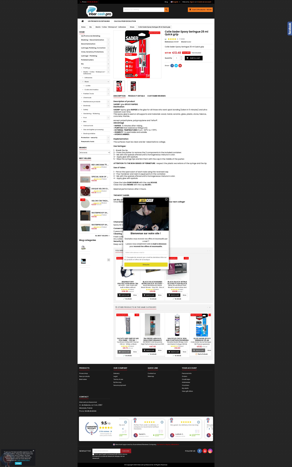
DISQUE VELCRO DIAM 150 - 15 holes (100, 189)
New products (84, 376)
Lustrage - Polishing (89, 56)
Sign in (192, 2)
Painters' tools (88, 94)
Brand (183, 42)
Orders (184, 376)
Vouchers (185, 385)
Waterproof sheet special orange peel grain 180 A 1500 (100, 213)
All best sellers (102, 236)
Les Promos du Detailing (99, 21)
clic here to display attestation (168, 444)
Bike (84, 121)
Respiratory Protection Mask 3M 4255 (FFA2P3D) (127, 283)
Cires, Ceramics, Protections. (92, 52)
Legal (115, 376)
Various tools (88, 125)
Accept (18, 463)
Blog (166, 2)
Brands (83, 147)
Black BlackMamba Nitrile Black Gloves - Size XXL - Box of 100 (152, 283)
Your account (189, 368)
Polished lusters (87, 60)
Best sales (83, 379)
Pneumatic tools (87, 141)
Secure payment (119, 385)
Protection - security (89, 137)
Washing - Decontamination (92, 40)
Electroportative (89, 133)
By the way (117, 382)
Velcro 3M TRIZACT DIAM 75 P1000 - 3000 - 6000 (100, 201)
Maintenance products (91, 102)
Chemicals (87, 98)
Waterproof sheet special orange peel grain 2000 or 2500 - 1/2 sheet (100, 225)
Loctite (88, 86)
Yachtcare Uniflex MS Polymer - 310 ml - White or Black (128, 340)
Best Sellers (85, 158)
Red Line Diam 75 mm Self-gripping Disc (100, 165)
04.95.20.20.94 (92, 2)
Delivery (116, 373)
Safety (85, 110)
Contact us (152, 373)
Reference (169, 42)
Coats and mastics (91, 90)
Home (82, 32)
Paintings (86, 68)
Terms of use (118, 379)
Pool (85, 117)
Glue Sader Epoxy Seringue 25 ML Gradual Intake (202, 340)
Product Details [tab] (136, 96)
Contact (84, 396)
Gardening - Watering (91, 113)
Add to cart (193, 58)
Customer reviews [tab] (156, 96)
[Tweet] (176, 65)
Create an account (204, 2)
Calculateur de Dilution (125, 21)
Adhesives (88, 78)
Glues (87, 82)
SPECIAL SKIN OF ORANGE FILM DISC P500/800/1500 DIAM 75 (100, 177)
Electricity (86, 106)
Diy (82, 64)
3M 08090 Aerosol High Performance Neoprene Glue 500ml (152, 340)
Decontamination (88, 44)
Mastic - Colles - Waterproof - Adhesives (94, 73)
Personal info (187, 373)
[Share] (172, 65)
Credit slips (186, 379)
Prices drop (83, 373)
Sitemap (151, 376)
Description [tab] (119, 96)
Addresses (186, 382)
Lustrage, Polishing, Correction (93, 48)
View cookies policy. (23, 460)
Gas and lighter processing (93, 129)
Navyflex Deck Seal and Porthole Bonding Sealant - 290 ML (177, 340)
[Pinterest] (180, 65)
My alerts (185, 388)
